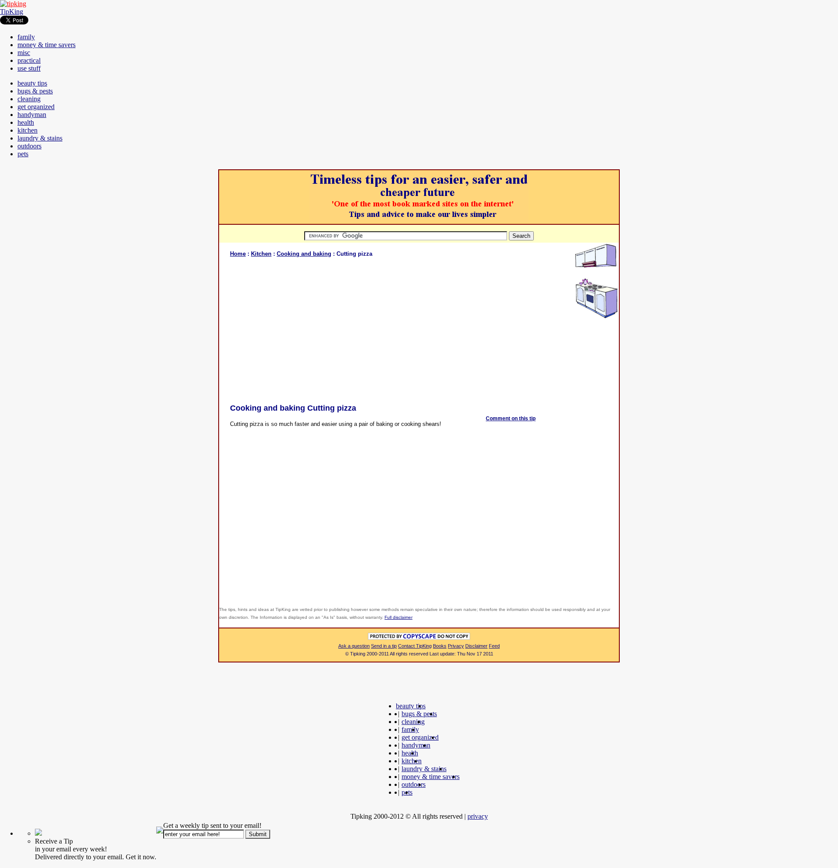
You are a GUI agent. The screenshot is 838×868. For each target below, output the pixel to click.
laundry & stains (39, 138)
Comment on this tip (511, 418)
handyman (31, 114)
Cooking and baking (304, 253)
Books (439, 645)
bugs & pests (35, 91)
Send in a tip (384, 645)
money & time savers (46, 44)
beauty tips (32, 83)
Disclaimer (476, 645)
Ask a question (354, 645)
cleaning (29, 99)
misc (23, 52)
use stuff (29, 68)
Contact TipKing (415, 645)
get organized (36, 106)
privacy (477, 816)
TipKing (11, 11)
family (26, 37)
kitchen (27, 130)
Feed (494, 645)
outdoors (29, 146)
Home (238, 253)
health (25, 122)
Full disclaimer (398, 617)
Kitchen (261, 253)
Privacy (456, 645)
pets (22, 154)
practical (29, 60)
